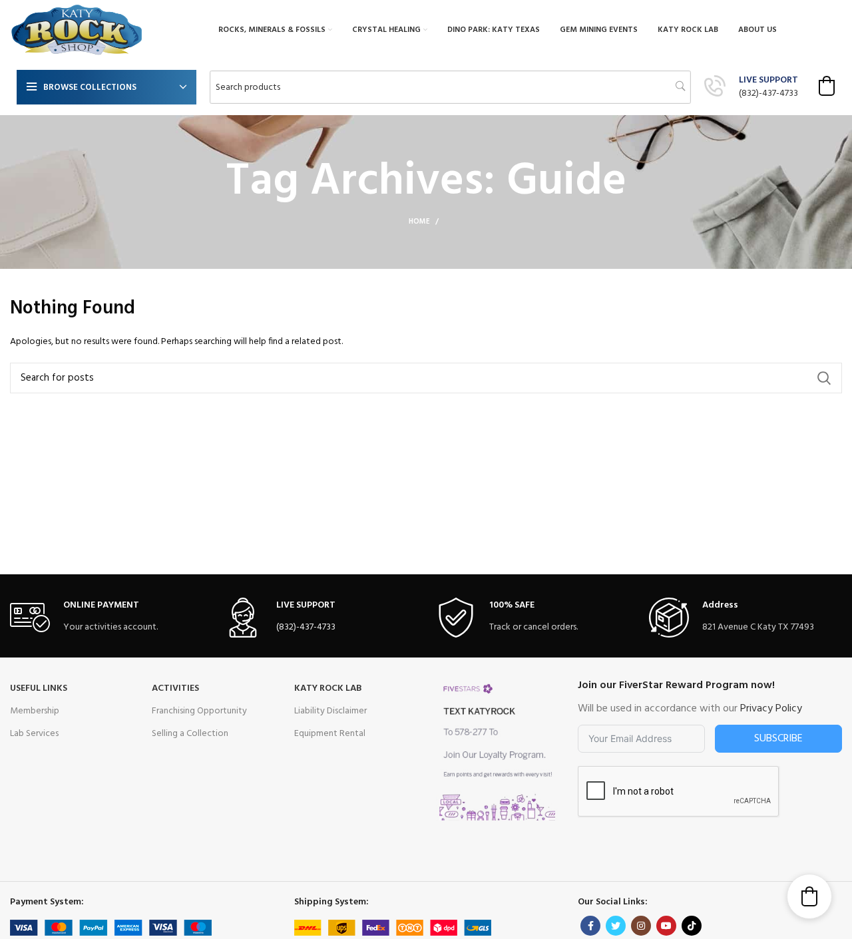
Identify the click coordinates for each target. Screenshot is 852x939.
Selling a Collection (190, 733)
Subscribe (778, 738)
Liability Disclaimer (330, 711)
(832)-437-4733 (768, 93)
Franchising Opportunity (199, 711)
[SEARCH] (824, 378)
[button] (826, 86)
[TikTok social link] (692, 926)
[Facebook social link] (590, 926)
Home (419, 221)
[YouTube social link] (666, 926)
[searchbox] (450, 87)
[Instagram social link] (641, 926)
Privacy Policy (771, 708)
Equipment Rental (329, 733)
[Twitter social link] (616, 926)
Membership (34, 711)
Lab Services (34, 733)
